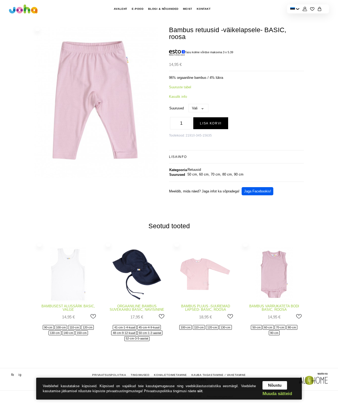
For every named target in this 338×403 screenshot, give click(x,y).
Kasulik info (178, 97)
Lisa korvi (211, 123)
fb (12, 375)
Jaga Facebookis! (257, 191)
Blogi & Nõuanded (163, 8)
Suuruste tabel (180, 87)
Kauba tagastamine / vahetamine (218, 375)
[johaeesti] (23, 8)
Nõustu (274, 385)
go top (328, 362)
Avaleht (120, 8)
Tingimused (140, 375)
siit (199, 391)
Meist (187, 8)
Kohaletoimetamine (170, 375)
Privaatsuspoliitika (109, 375)
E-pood (138, 8)
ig (20, 375)
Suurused (176, 108)
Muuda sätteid (277, 394)
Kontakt (204, 8)
